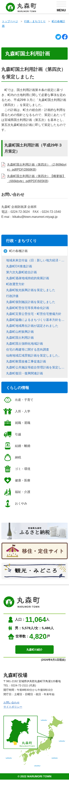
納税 (18, 457)
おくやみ (21, 503)
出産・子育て (24, 399)
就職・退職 (22, 422)
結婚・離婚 (22, 445)
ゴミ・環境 (22, 468)
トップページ (10, 21)
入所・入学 (22, 411)
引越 (18, 434)
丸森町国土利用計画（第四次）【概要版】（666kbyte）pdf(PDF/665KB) (36, 178)
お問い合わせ (11, 702)
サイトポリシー (12, 706)
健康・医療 (22, 480)
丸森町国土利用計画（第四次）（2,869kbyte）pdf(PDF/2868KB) (36, 167)
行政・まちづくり (35, 21)
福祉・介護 (22, 492)
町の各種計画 (18, 251)
